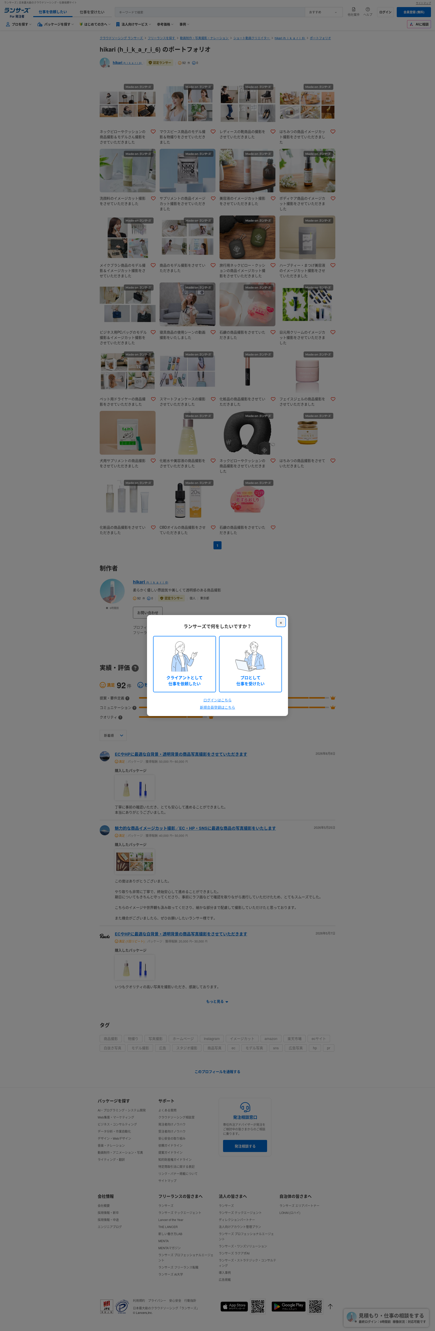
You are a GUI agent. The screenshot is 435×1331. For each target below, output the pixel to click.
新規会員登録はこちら (217, 707)
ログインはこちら (217, 699)
